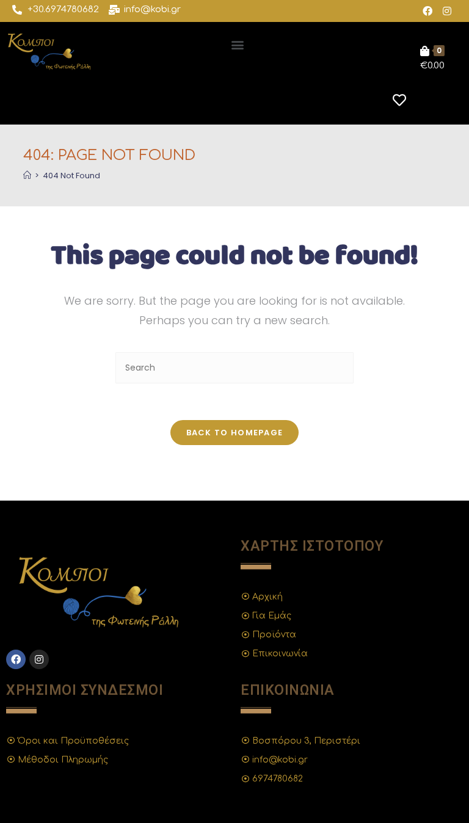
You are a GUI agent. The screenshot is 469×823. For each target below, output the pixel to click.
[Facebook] (427, 11)
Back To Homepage (234, 432)
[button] (237, 44)
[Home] (27, 175)
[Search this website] (234, 367)
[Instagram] (447, 11)
